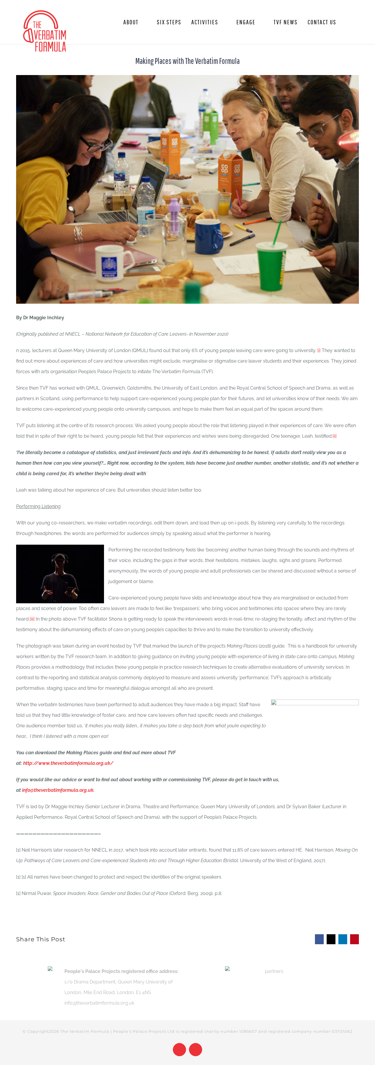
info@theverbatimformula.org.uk (57, 790)
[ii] (335, 436)
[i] (319, 350)
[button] (349, 22)
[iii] (32, 619)
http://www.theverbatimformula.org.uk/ (68, 763)
